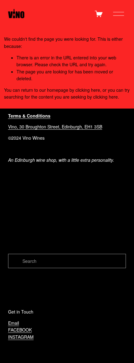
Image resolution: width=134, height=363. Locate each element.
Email (13, 323)
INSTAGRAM (21, 337)
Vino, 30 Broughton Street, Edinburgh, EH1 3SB (55, 126)
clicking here (87, 90)
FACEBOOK (20, 330)
